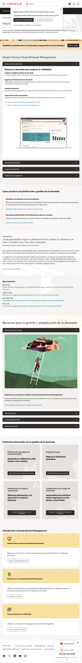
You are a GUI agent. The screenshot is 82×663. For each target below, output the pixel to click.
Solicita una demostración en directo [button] (18, 561)
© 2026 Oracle (7, 645)
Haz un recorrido (73, 45)
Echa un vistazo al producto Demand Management (23, 105)
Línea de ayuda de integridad (52, 649)
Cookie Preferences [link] (39, 646)
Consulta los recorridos (15, 596)
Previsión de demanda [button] (12, 163)
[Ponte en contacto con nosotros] (78, 4)
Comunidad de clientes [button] (12, 420)
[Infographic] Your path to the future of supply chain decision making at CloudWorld (33, 300)
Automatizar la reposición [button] (13, 175)
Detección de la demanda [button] (13, 64)
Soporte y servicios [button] (11, 426)
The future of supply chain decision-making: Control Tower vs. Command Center (32, 306)
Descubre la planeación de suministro (57, 473)
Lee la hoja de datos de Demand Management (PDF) (23, 102)
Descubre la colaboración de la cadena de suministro (60, 512)
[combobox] (45, 3)
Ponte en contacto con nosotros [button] (17, 629)
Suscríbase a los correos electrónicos (31, 649)
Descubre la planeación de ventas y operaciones (21, 512)
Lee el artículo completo (11, 269)
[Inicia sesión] (74, 4)
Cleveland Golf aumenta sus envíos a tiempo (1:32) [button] (24, 209)
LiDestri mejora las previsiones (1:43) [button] (19, 223)
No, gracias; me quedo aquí (44, 20)
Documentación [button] (10, 413)
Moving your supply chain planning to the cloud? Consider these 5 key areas (31, 295)
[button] (4, 4)
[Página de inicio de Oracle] (14, 3)
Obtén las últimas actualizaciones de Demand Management (23, 405)
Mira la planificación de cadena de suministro (21, 473)
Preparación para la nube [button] (13, 330)
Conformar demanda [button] (12, 169)
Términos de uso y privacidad (23, 646)
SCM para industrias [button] (9, 11)
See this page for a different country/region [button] (27, 25)
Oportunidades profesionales (11, 649)
